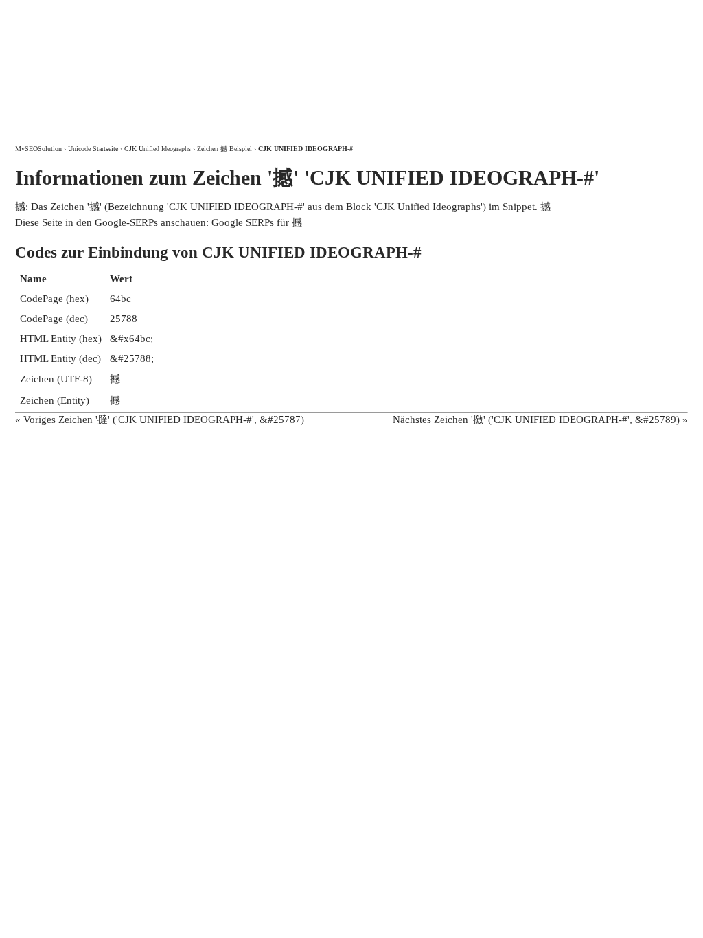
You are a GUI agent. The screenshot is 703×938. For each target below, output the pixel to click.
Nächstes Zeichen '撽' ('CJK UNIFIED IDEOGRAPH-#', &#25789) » (540, 419)
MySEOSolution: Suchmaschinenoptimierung (176, 62)
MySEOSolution (38, 148)
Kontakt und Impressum (615, 12)
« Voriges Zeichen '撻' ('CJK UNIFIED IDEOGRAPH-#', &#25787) (159, 419)
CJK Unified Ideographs (157, 148)
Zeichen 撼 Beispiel (224, 148)
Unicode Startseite (93, 148)
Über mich (507, 12)
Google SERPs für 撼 (256, 222)
